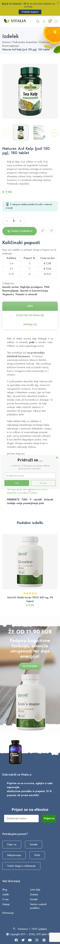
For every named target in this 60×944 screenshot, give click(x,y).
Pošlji (17, 483)
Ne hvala (43, 483)
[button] (30, 460)
